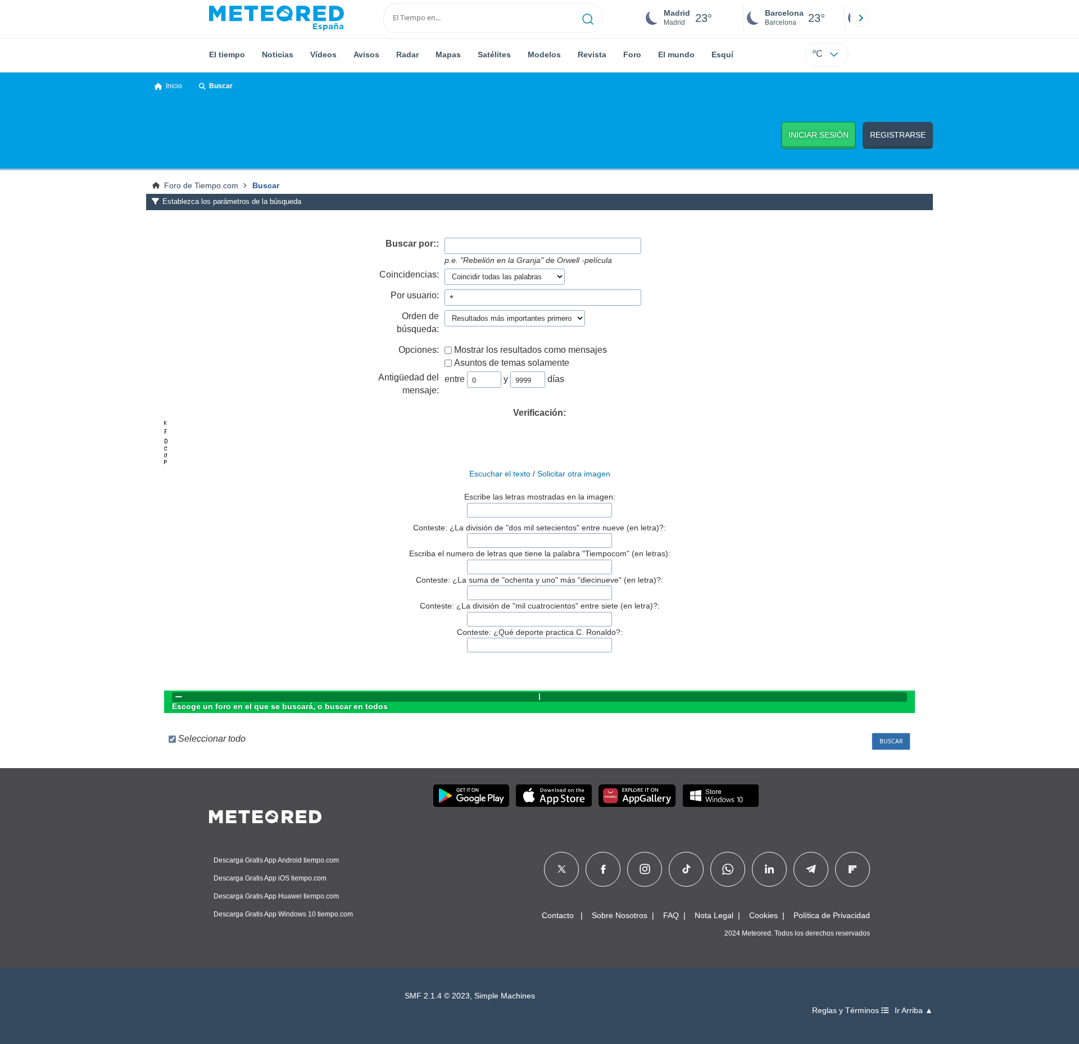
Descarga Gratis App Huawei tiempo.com (276, 896)
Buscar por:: (412, 243)
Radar (407, 54)
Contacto (558, 915)
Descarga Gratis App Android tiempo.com (276, 860)
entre (455, 379)
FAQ (671, 915)
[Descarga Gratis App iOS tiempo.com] (554, 795)
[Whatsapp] (727, 869)
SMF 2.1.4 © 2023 (437, 996)
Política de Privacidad (832, 915)
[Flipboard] (852, 869)
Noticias (277, 54)
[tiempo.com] (276, 18)
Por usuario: (415, 295)
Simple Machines (504, 996)
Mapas (448, 54)
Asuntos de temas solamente (511, 362)
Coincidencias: (409, 274)
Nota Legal (714, 915)
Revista (592, 54)
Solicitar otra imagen (573, 473)
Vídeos (323, 54)
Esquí (722, 54)
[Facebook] (603, 869)
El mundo (676, 54)
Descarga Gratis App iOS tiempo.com (270, 878)
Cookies (763, 915)
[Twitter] (561, 869)
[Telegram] (810, 869)
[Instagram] (645, 869)
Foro (632, 54)
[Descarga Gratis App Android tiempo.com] (471, 795)
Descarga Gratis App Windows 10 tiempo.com (283, 914)
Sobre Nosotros (619, 915)
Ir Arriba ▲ (914, 1010)
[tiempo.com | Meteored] (265, 814)
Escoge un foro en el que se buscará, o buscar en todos (280, 706)
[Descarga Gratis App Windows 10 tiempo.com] (721, 795)
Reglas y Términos (846, 1010)
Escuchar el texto (500, 473)
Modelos (544, 54)
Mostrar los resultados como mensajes (530, 350)
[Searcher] (588, 18)
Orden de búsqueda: (418, 322)
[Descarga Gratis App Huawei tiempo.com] (637, 795)
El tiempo (227, 54)
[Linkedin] (769, 869)
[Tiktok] (686, 869)
